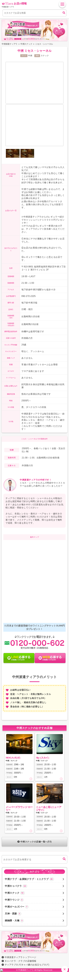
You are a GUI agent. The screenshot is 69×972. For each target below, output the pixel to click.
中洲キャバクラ (15, 886)
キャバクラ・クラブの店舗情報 (20, 961)
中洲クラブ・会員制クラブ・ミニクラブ (29, 879)
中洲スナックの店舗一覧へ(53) (36, 841)
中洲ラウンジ (13, 899)
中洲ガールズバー (16, 906)
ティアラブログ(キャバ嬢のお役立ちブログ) (27, 964)
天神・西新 (12, 913)
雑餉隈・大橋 (13, 920)
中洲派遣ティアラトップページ (20, 957)
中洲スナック (14, 892)
